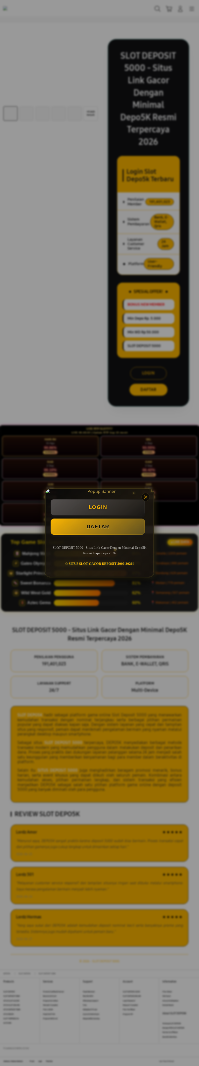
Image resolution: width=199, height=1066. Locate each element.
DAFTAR (98, 526)
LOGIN (98, 507)
